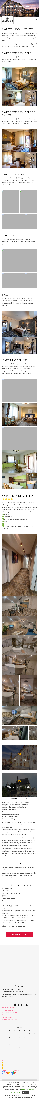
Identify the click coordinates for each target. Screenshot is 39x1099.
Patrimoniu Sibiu (7, 1017)
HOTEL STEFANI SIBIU (19, 6)
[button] (19, 1067)
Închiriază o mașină (8, 1008)
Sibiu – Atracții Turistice (9, 1012)
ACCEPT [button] (25, 1092)
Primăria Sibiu (6, 1015)
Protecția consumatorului (10, 1019)
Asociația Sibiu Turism (9, 1010)
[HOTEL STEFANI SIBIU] (7, 20)
